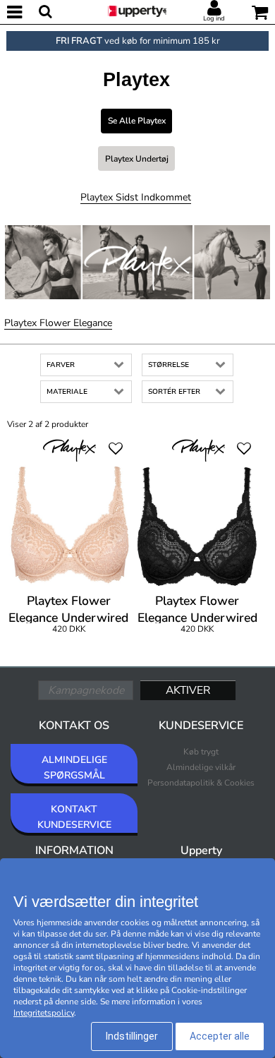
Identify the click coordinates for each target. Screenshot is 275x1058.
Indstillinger (132, 1036)
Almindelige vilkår (201, 767)
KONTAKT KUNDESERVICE (74, 816)
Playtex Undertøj (137, 158)
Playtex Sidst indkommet (135, 197)
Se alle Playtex (137, 120)
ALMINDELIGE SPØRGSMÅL (74, 767)
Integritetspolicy (43, 1012)
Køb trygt (201, 751)
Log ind (214, 18)
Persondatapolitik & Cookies (201, 782)
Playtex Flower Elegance (58, 323)
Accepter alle (220, 1036)
